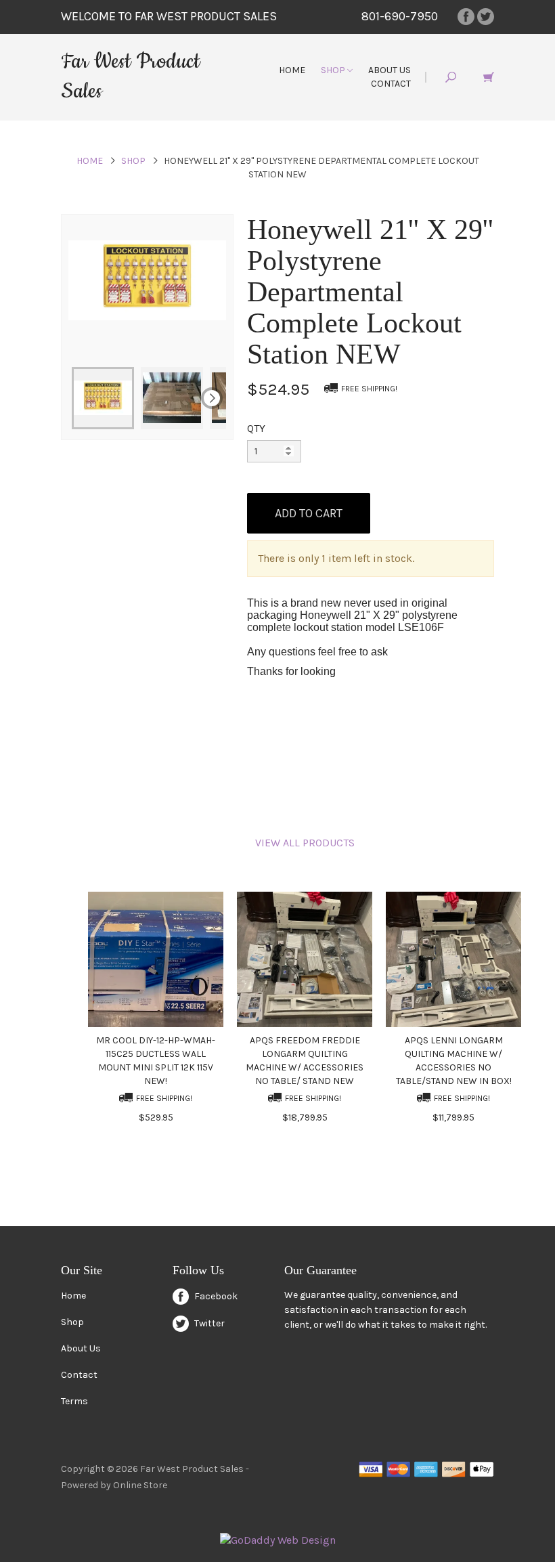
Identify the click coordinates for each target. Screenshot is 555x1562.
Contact (391, 83)
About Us (389, 70)
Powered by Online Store (114, 1485)
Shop (334, 70)
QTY (256, 428)
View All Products (305, 842)
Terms (74, 1401)
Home (292, 70)
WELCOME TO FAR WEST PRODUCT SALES (169, 16)
